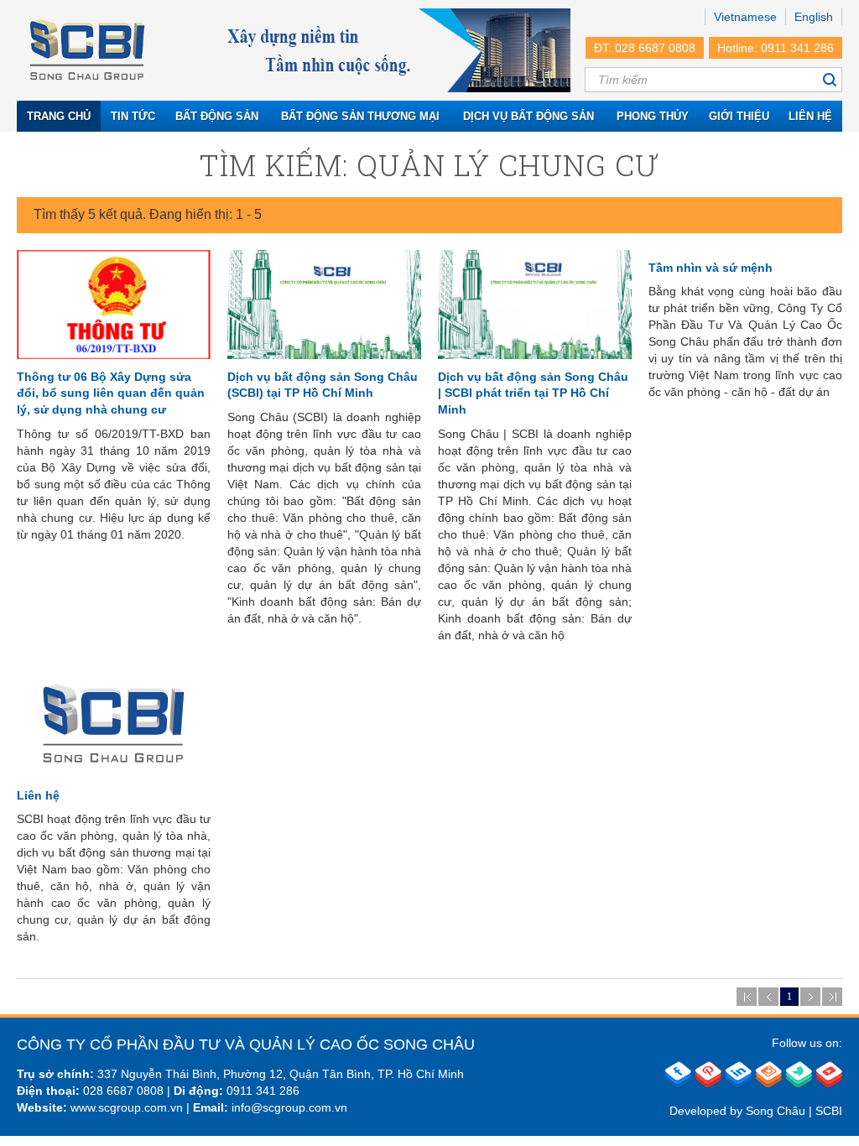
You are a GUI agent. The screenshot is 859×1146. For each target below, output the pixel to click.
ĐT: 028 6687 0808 (644, 48)
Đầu (747, 996)
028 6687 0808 (123, 1090)
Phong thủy (653, 116)
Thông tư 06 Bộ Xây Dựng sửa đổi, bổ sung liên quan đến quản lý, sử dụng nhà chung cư (111, 393)
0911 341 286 (262, 1090)
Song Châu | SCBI (794, 1110)
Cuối (832, 996)
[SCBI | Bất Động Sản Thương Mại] (87, 50)
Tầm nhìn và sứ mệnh (710, 267)
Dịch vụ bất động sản (528, 116)
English (813, 16)
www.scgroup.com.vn (126, 1107)
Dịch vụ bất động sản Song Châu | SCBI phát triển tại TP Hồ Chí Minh (533, 393)
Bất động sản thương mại (360, 116)
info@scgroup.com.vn (289, 1107)
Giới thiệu (739, 116)
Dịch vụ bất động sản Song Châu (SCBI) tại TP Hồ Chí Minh (322, 385)
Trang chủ (59, 116)
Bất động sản (216, 116)
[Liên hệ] (114, 723)
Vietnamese (745, 16)
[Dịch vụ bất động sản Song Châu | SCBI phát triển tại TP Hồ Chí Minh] (535, 304)
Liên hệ (810, 116)
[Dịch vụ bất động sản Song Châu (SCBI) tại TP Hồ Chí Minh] (324, 304)
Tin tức (133, 116)
